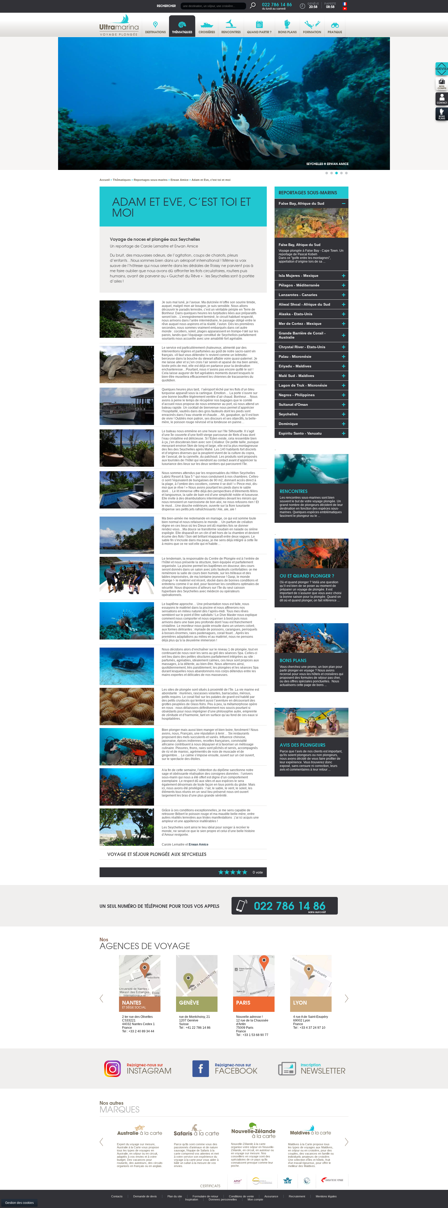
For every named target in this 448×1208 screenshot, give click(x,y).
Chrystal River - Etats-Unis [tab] (302, 347)
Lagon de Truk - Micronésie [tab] (303, 385)
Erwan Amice (198, 844)
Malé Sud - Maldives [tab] (296, 376)
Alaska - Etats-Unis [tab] (295, 314)
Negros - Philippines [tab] (297, 395)
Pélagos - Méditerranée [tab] (299, 285)
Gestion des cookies (19, 1203)
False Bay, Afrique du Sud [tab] (301, 203)
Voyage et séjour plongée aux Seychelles (156, 853)
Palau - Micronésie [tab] (295, 356)
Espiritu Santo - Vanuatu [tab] (300, 433)
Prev (101, 998)
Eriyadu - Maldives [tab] (295, 366)
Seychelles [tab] (288, 414)
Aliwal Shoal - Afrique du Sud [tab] (304, 304)
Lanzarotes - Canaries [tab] (298, 295)
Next (346, 998)
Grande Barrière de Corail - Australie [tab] (302, 335)
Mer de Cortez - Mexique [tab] (300, 323)
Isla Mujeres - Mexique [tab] (298, 275)
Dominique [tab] (288, 424)
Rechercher (166, 5)
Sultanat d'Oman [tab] (293, 404)
